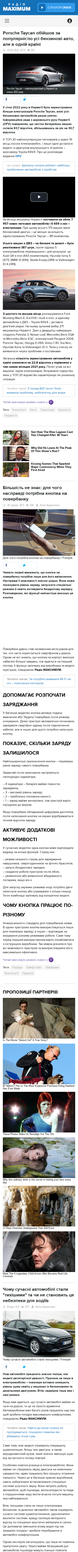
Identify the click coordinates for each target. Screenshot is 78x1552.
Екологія (64, 410)
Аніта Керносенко (50, 505)
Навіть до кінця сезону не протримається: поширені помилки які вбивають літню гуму (35, 1432)
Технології (19, 410)
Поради (17, 967)
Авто (33, 410)
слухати (59, 7)
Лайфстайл (33, 967)
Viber (51, 402)
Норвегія (10, 415)
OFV (18, 156)
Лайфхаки (52, 967)
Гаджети (28, 973)
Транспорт (47, 410)
